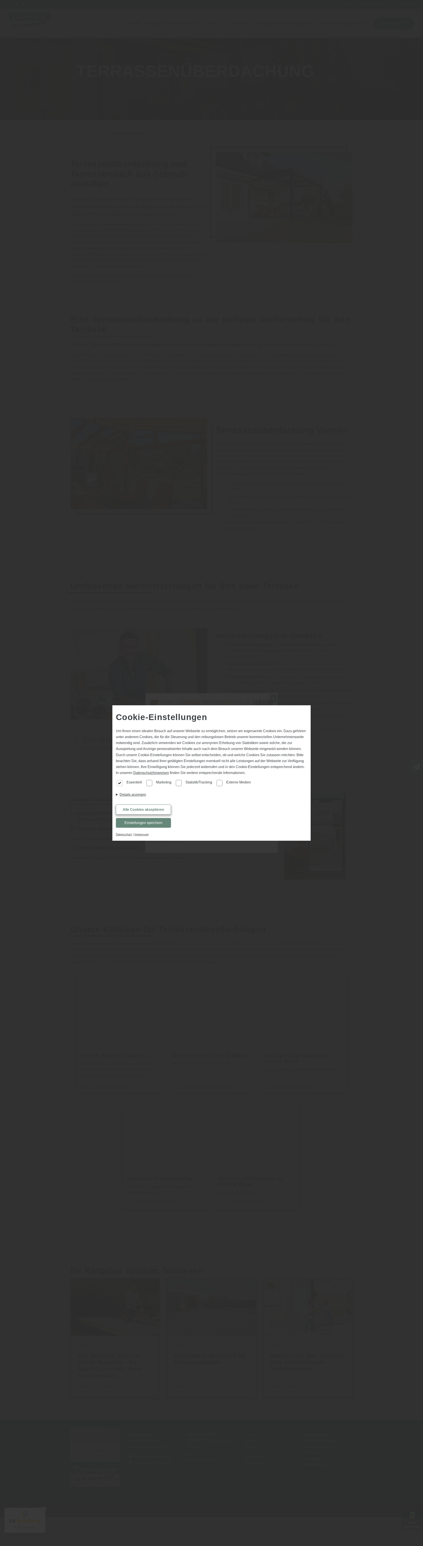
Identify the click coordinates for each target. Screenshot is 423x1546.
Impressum (141, 834)
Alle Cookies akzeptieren (143, 809)
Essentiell (134, 782)
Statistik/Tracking (199, 782)
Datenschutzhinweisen (151, 773)
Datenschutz (124, 834)
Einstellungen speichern (143, 823)
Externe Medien (238, 782)
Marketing (163, 782)
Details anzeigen (133, 794)
